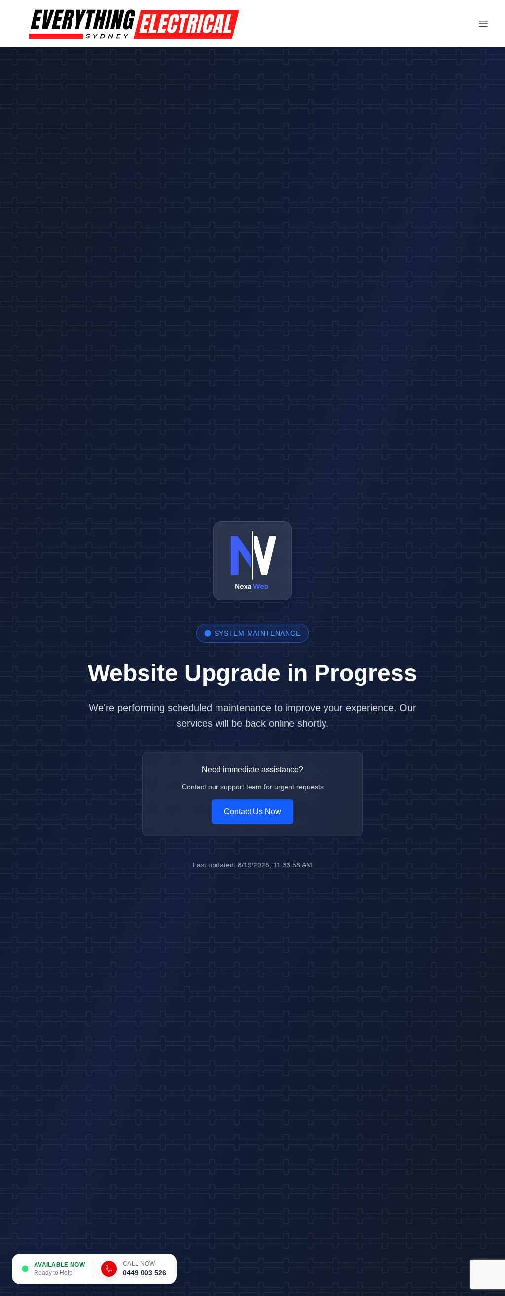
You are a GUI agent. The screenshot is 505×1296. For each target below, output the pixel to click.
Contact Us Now (252, 811)
